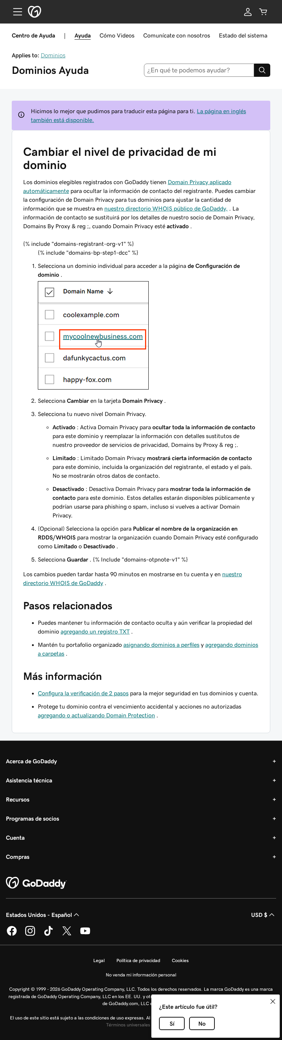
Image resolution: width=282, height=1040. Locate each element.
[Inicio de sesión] (248, 12)
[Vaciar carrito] (263, 12)
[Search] (262, 70)
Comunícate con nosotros (176, 35)
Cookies (180, 960)
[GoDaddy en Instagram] (30, 934)
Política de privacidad (138, 960)
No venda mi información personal (141, 974)
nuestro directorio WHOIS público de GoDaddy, (166, 208)
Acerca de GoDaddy (31, 761)
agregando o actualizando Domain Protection (96, 715)
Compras (17, 857)
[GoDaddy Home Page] (36, 883)
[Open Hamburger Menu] (15, 12)
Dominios (53, 55)
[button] (272, 1001)
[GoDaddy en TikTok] (48, 934)
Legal (99, 960)
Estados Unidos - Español (39, 915)
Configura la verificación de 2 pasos (83, 693)
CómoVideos (117, 35)
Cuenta (15, 837)
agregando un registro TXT (95, 631)
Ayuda (83, 35)
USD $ (259, 915)
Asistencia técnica (29, 780)
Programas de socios (32, 818)
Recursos (17, 799)
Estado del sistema (243, 35)
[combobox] (199, 70)
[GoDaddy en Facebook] (12, 934)
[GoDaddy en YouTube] (85, 934)
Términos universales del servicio (140, 1024)
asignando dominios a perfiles (161, 645)
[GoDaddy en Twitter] (67, 934)
